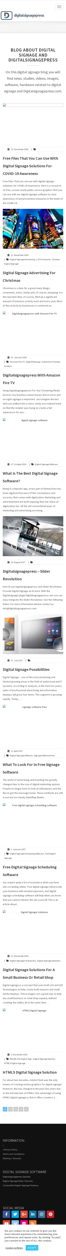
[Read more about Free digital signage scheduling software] (33, 823)
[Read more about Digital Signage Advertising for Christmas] (33, 229)
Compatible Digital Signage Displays (20, 1185)
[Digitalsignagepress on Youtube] (6, 1224)
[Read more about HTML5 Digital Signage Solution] (33, 1028)
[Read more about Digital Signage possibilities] (33, 634)
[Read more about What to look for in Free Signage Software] (33, 725)
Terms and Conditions (13, 1154)
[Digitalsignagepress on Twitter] (15, 1214)
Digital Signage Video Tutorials (18, 1181)
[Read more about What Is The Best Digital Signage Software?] (33, 438)
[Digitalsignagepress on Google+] (24, 1214)
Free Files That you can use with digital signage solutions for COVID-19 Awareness (30, 166)
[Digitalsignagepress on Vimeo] (15, 1224)
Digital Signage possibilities (26, 669)
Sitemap (7, 1158)
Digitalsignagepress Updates (16, 1176)
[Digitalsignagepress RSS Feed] (32, 1224)
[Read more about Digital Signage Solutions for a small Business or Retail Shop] (33, 930)
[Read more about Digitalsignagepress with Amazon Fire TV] (33, 331)
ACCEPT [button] (32, 1247)
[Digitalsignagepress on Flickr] (24, 1224)
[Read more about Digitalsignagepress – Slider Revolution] (33, 536)
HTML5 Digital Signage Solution (30, 1072)
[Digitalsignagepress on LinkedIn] (32, 1214)
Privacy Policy (10, 1149)
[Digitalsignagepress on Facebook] (6, 1214)
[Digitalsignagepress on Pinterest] (50, 1214)
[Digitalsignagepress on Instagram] (41, 1214)
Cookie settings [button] (14, 1247)
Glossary (17, 1158)
